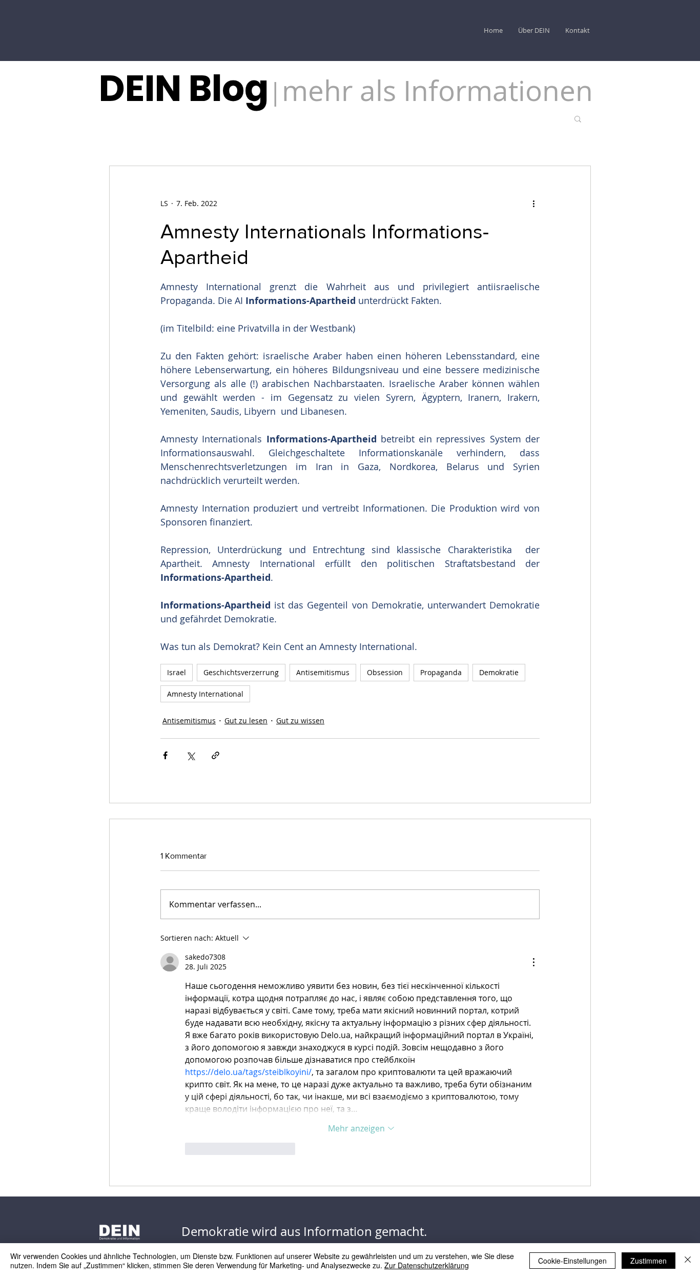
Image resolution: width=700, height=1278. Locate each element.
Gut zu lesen (245, 720)
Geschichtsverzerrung (241, 672)
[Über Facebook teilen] (165, 755)
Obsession (385, 672)
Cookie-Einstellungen (572, 1260)
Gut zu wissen (300, 720)
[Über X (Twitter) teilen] (190, 755)
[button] (578, 118)
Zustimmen (648, 1260)
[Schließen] (688, 1260)
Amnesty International (205, 694)
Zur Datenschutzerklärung (426, 1265)
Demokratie (499, 672)
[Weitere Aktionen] (533, 203)
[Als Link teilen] (215, 755)
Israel (176, 672)
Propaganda (441, 672)
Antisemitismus (322, 672)
